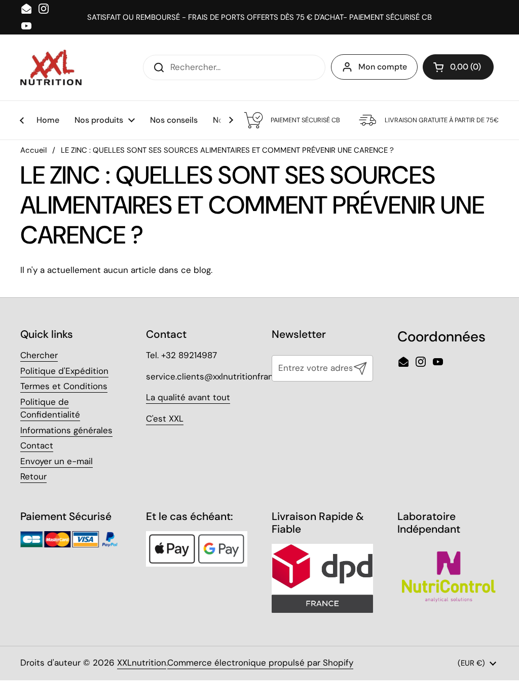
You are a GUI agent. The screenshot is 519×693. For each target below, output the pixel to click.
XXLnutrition (141, 662)
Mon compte (382, 66)
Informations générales (66, 430)
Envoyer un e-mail (56, 461)
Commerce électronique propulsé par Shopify (260, 662)
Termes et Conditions (63, 386)
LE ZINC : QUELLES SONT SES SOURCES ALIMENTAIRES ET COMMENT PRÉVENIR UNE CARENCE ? (227, 150)
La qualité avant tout (188, 397)
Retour (33, 476)
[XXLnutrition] (51, 67)
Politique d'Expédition (64, 370)
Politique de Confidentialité (50, 408)
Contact (36, 445)
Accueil (33, 150)
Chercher (39, 355)
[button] (458, 67)
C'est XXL (164, 418)
